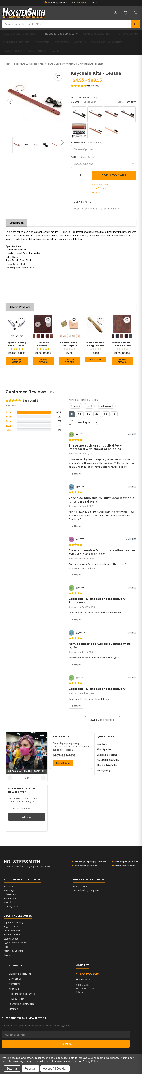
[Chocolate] (42, 336)
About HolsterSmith (107, 765)
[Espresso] (47, 336)
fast (89, 406)
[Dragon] (60, 336)
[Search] (135, 24)
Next (62, 142)
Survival (8, 955)
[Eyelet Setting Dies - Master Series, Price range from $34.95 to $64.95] (17, 324)
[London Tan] (51, 336)
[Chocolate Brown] (126, 336)
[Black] (117, 336)
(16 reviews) (93, 85)
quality (75, 406)
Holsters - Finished (13, 934)
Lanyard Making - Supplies (86, 890)
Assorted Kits (80, 886)
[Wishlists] (125, 13)
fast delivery (105, 406)
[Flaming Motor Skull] (64, 336)
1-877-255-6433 (64, 755)
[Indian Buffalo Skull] (69, 336)
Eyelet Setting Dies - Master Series (16, 344)
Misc (6, 947)
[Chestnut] (38, 336)
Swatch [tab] (131, 101)
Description (16, 222)
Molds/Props (10, 902)
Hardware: (87, 142)
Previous (8, 142)
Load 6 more (103, 720)
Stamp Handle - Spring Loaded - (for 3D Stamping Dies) (95, 344)
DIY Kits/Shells (11, 906)
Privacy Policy (12, 50)
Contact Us (42, 42)
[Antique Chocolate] (112, 336)
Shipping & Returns (16, 42)
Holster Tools (10, 898)
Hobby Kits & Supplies (59, 33)
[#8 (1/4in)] (17, 335)
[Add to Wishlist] (58, 77)
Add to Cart (96, 359)
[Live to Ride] (73, 336)
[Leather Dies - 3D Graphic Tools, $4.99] (69, 324)
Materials (8, 886)
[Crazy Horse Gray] (130, 336)
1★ (114, 414)
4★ (88, 414)
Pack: (83, 157)
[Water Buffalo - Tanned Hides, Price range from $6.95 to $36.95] (122, 324)
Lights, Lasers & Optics (15, 942)
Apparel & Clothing (13, 922)
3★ (97, 414)
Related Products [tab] (19, 307)
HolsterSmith (22, 861)
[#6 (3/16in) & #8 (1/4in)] (21, 335)
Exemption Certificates (43, 50)
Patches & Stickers (13, 951)
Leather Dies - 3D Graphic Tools (69, 344)
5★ (80, 414)
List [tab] (120, 101)
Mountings (9, 890)
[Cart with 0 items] (135, 13)
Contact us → (62, 763)
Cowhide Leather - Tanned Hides (43, 344)
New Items (62, 42)
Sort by (71, 422)
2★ (106, 414)
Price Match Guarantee (106, 42)
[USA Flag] (78, 336)
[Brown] (33, 336)
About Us (80, 42)
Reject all (30, 1068)
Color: (103, 101)
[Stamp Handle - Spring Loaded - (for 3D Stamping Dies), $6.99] (96, 324)
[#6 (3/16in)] (12, 335)
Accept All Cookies (55, 1068)
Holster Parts (10, 894)
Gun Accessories (12, 930)
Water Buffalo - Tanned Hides (122, 344)
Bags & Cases (11, 926)
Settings (12, 1068)
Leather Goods (11, 938)
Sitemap (13, 1008)
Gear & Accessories (96, 33)
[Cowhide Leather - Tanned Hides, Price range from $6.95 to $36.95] (43, 324)
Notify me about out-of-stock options (101, 188)
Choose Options (16, 361)
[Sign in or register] (115, 13)
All (72, 414)
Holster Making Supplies (19, 33)
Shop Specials (128, 33)
